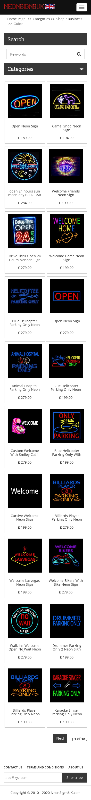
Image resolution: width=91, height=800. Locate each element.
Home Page (16, 19)
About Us (75, 767)
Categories (41, 19)
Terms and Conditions (45, 767)
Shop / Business (69, 19)
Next (60, 738)
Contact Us (13, 767)
